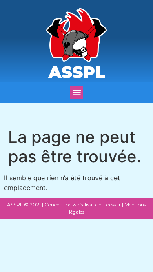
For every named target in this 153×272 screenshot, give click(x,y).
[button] (76, 92)
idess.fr (112, 204)
